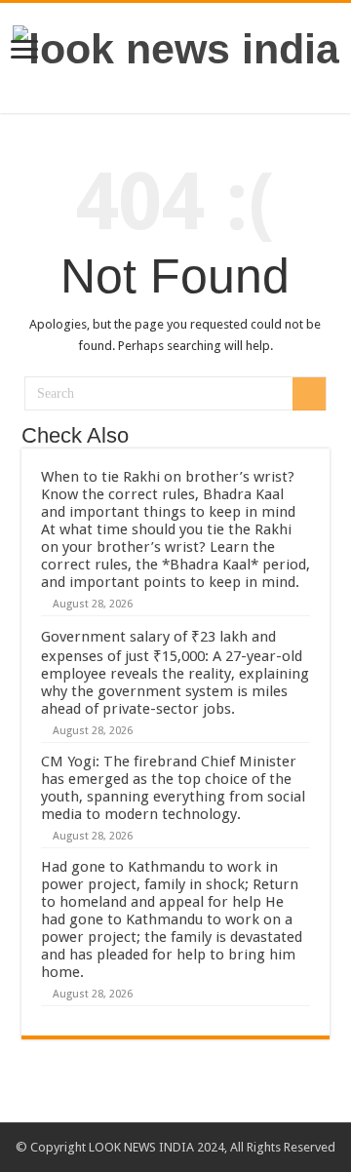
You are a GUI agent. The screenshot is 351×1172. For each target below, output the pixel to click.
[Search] (309, 393)
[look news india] (176, 45)
